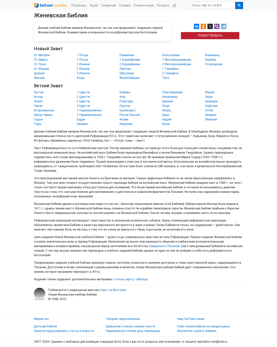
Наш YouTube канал (190, 319)
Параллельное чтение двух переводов (133, 331)
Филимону (212, 55)
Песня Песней (129, 115)
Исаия (123, 119)
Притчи (124, 106)
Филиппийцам (129, 78)
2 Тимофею (170, 73)
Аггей (209, 110)
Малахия (211, 119)
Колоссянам (171, 55)
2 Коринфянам (129, 64)
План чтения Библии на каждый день (203, 326)
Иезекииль (170, 97)
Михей (209, 92)
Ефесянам (126, 73)
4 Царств (83, 106)
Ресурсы (163, 5)
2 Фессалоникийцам (176, 64)
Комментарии (144, 5)
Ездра (81, 119)
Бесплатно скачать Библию (197, 331)
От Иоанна (41, 68)
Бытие (39, 92)
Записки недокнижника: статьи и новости (64, 331)
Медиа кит (41, 319)
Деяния (39, 73)
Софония (211, 106)
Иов (122, 97)
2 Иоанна (83, 68)
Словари (125, 5)
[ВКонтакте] (196, 26)
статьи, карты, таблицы (131, 279)
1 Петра (82, 55)
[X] (210, 26)
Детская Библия (45, 326)
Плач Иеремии (172, 92)
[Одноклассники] (203, 26)
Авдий (166, 119)
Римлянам (126, 55)
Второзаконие (44, 110)
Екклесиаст (127, 110)
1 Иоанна (83, 64)
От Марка (40, 59)
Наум (208, 97)
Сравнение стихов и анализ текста (130, 326)
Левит (38, 101)
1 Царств (83, 92)
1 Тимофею (170, 68)
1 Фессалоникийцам (176, 59)
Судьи (38, 119)
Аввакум (211, 101)
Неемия (82, 124)
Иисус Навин (43, 115)
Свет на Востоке (113, 290)
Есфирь (124, 92)
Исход (38, 97)
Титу (165, 78)
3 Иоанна (83, 73)
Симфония (108, 5)
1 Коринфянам (129, 59)
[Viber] (217, 26)
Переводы (78, 5)
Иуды (81, 78)
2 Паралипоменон (89, 115)
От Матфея (42, 55)
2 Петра (82, 59)
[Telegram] (223, 26)
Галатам (125, 68)
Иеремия (125, 124)
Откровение (214, 64)
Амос (166, 115)
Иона (165, 124)
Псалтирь (126, 101)
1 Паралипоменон (89, 110)
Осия (165, 106)
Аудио (94, 5)
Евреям (210, 59)
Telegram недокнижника (123, 319)
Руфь (37, 124)
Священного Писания (164, 246)
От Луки (40, 64)
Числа (38, 106)
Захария (210, 115)
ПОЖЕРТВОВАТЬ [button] (210, 35)
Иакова (39, 78)
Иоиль (166, 110)
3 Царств (83, 101)
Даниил (167, 101)
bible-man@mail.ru (215, 341)
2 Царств (83, 97)
